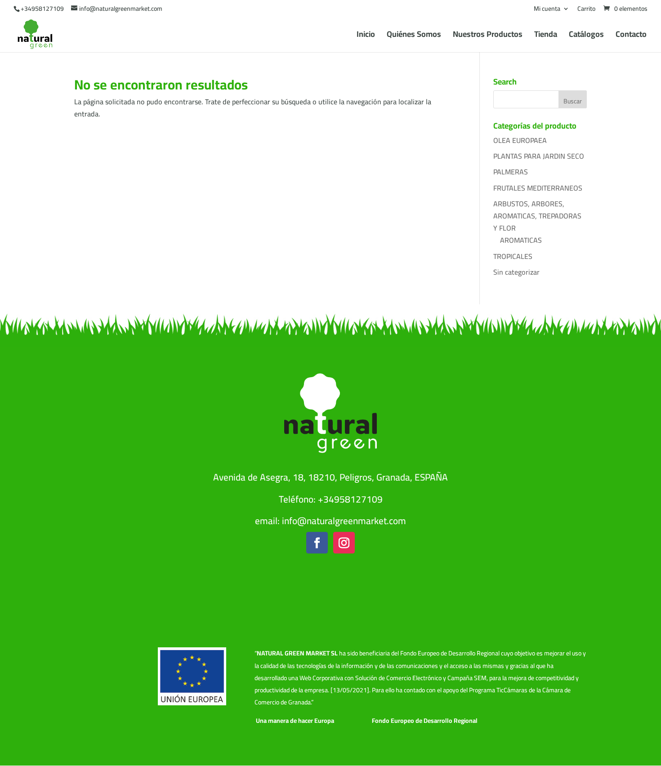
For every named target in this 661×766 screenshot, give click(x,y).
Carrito (586, 9)
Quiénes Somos (414, 36)
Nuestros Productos (488, 36)
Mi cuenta (547, 9)
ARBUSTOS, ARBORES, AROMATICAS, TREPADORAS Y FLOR (537, 216)
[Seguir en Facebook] (317, 543)
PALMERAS (510, 171)
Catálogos (586, 36)
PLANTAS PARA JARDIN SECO (538, 156)
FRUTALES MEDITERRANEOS (537, 188)
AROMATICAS (521, 240)
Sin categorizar (516, 272)
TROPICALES (512, 256)
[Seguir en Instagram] (344, 543)
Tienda (545, 36)
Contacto (631, 36)
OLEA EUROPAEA (520, 140)
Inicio (366, 36)
